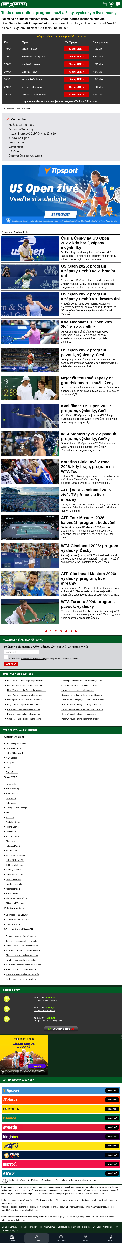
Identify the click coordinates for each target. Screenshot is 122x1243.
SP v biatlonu (11, 851)
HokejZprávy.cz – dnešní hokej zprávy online (26, 690)
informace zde (57, 1207)
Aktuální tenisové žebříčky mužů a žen (33, 133)
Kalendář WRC (12, 894)
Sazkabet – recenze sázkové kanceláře (23, 950)
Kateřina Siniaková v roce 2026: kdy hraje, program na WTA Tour (87, 467)
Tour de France (12, 836)
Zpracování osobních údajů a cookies (74, 1227)
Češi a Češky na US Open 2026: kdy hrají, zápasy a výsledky (85, 243)
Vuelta (8, 767)
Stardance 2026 (13, 924)
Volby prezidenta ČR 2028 (17, 915)
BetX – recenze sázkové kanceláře (21, 969)
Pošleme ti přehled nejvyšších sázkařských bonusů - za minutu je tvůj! (46, 646)
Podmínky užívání (47, 1227)
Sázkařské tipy (12, 990)
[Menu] (118, 4)
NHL (8, 813)
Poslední (76, 631)
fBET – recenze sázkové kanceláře (21, 979)
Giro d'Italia (11, 841)
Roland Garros (12, 827)
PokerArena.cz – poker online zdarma (23, 709)
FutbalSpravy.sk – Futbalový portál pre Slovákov (82, 709)
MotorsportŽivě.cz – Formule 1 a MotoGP (24, 700)
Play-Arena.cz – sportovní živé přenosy (24, 704)
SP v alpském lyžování (15, 855)
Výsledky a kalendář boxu (17, 898)
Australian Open (19, 138)
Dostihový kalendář (14, 884)
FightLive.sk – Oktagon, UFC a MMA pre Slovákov (82, 700)
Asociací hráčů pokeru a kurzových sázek (86, 1194)
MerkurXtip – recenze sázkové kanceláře (23, 965)
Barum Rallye (12, 772)
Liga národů (11, 798)
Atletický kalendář (13, 870)
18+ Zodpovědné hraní (103, 1227)
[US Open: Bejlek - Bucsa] (17, 1009)
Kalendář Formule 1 (14, 753)
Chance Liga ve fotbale (16, 744)
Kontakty (13, 1227)
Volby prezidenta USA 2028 (18, 920)
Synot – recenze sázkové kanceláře (21, 960)
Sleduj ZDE (75, 49)
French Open (17, 142)
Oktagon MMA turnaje (15, 903)
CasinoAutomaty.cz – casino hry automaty (79, 685)
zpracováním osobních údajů (33, 659)
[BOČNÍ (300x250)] (24, 1074)
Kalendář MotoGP (13, 846)
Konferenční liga (13, 789)
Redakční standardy (28, 1227)
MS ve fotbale (12, 793)
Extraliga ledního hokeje (16, 808)
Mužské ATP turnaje (21, 124)
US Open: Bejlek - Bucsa (44, 1010)
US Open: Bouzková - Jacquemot (48, 1021)
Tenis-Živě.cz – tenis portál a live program (25, 695)
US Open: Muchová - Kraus (45, 1000)
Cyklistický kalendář (14, 865)
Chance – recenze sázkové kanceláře (22, 955)
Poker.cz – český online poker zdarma (23, 714)
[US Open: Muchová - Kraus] (17, 999)
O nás (4, 1227)
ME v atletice (11, 758)
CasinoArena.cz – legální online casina (24, 719)
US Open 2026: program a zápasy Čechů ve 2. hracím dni (88, 271)
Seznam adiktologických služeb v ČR (61, 1217)
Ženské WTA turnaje (21, 129)
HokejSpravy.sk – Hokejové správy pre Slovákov (82, 704)
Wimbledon (16, 147)
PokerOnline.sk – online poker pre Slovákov (80, 719)
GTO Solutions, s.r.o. (10, 1231)
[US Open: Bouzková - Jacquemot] (17, 1019)
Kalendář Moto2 (13, 889)
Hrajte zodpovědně (9, 1200)
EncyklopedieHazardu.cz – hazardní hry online (81, 681)
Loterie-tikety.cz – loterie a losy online (77, 690)
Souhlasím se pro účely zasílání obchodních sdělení (44, 659)
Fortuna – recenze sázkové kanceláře (22, 936)
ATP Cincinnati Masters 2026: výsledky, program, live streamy (88, 578)
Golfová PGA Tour (13, 879)
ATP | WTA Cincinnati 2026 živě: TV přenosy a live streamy (86, 495)
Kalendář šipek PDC (15, 860)
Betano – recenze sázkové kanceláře (22, 946)
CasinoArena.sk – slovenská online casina (79, 714)
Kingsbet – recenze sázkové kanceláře (22, 974)
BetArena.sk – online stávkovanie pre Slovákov (81, 695)
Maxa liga (10, 817)
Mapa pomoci (84, 1217)
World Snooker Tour (14, 874)
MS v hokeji (11, 803)
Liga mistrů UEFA (13, 748)
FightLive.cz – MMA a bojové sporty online (25, 681)
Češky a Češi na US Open (25, 155)
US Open (14, 151)
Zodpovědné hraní (46, 1194)
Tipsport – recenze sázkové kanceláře (22, 941)
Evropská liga (12, 784)
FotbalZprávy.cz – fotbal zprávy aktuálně (24, 685)
